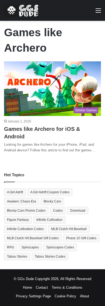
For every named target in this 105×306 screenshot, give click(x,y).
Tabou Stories (17, 256)
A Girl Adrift (15, 192)
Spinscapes (30, 247)
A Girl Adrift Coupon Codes (49, 192)
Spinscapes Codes (60, 247)
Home (27, 287)
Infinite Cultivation (49, 220)
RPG (10, 247)
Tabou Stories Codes (50, 256)
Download (77, 210)
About (84, 296)
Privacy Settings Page (33, 296)
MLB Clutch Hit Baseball (69, 229)
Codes (58, 210)
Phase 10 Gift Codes (81, 238)
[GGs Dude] (21, 10)
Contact (42, 287)
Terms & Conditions (67, 287)
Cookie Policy (65, 296)
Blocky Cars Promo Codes (26, 210)
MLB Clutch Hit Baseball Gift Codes (33, 238)
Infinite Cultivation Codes (25, 229)
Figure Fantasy (18, 220)
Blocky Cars (52, 201)
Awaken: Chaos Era (21, 201)
